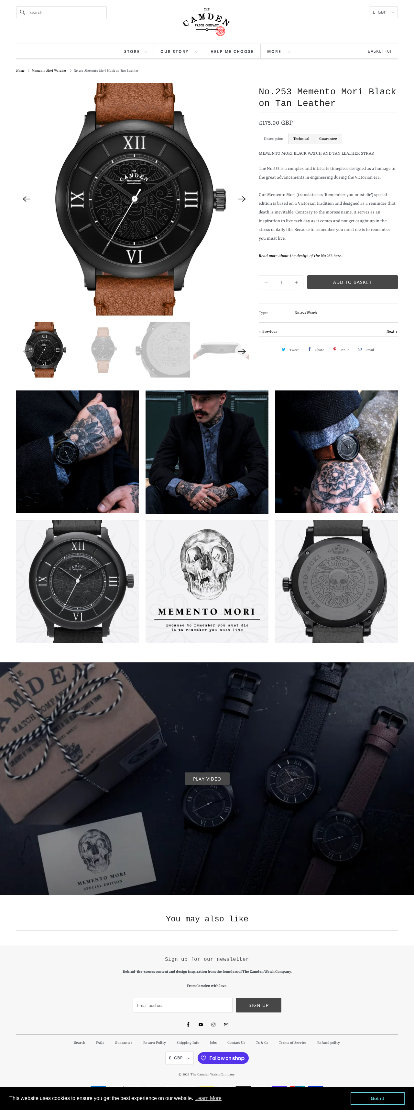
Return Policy (154, 1043)
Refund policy (328, 1043)
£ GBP (380, 12)
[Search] (22, 12)
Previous (269, 332)
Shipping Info (188, 1043)
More (276, 51)
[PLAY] (134, 199)
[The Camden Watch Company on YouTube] (201, 1025)
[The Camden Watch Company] (207, 22)
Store (133, 51)
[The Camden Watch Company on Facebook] (188, 1025)
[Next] (242, 199)
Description (273, 139)
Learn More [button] (208, 1098)
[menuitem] (136, 51)
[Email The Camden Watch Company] (226, 1025)
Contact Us (236, 1043)
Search (79, 1043)
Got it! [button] (378, 1098)
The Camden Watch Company (212, 1074)
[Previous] (26, 199)
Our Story (176, 51)
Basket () (378, 51)
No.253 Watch (306, 313)
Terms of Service (293, 1043)
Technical (301, 139)
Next (391, 332)
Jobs (213, 1043)
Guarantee (328, 139)
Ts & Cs (262, 1043)
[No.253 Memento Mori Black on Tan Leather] (134, 199)
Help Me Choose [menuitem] (232, 51)
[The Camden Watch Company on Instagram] (213, 1025)
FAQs (100, 1043)
